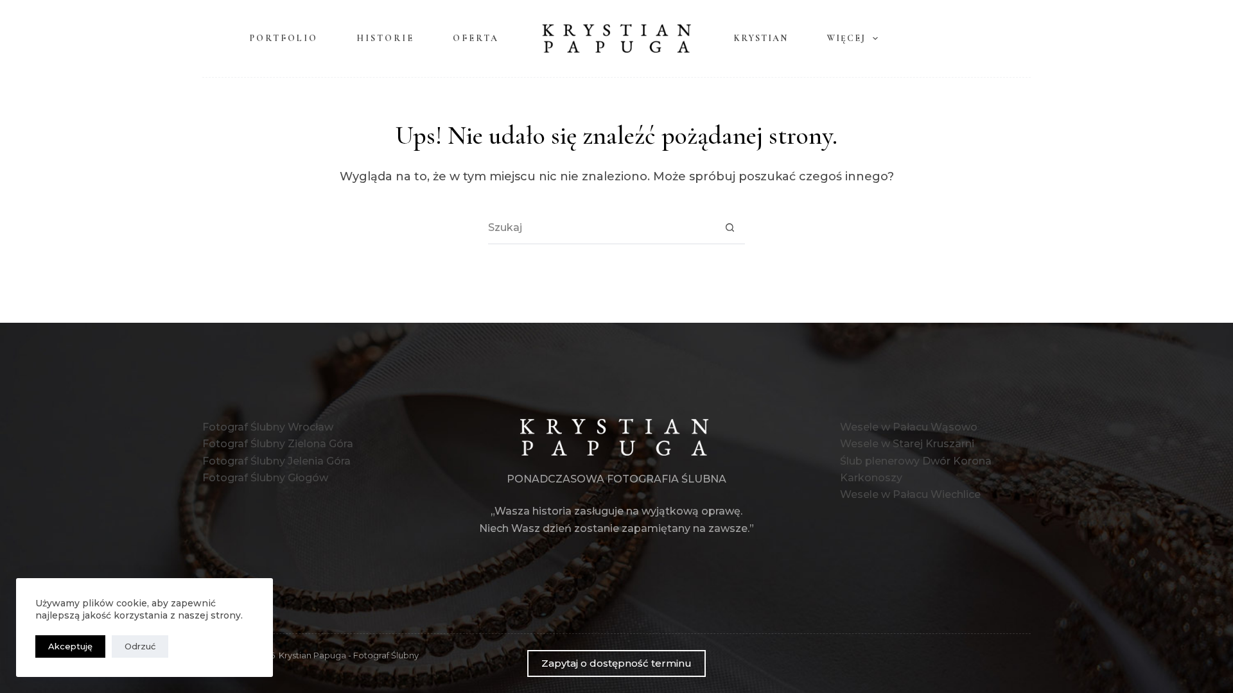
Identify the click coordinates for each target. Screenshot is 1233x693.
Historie (385, 38)
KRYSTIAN (761, 38)
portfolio (284, 38)
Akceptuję (70, 646)
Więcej (846, 38)
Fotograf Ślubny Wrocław (267, 427)
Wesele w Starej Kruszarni (907, 444)
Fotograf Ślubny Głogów (265, 478)
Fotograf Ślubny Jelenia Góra (276, 461)
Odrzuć (140, 646)
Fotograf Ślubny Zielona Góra (277, 444)
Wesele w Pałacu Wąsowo (908, 427)
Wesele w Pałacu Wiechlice (910, 494)
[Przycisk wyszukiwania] (729, 227)
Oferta (476, 38)
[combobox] (601, 228)
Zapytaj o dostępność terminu (616, 663)
